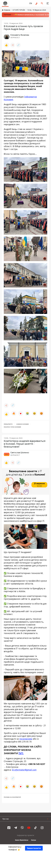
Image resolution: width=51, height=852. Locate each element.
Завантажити (34, 848)
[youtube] (28, 827)
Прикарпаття (8, 424)
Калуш (33, 840)
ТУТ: (21, 753)
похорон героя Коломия (12, 427)
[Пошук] (42, 3)
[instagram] (42, 827)
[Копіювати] (18, 45)
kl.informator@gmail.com (24, 769)
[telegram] (15, 827)
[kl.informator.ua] (5, 3)
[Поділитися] (12, 45)
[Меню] (47, 3)
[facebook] (8, 827)
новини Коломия (22, 424)
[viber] (22, 827)
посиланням (25, 738)
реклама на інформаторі (12, 797)
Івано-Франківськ (21, 840)
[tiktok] (35, 827)
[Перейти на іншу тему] (36, 3)
